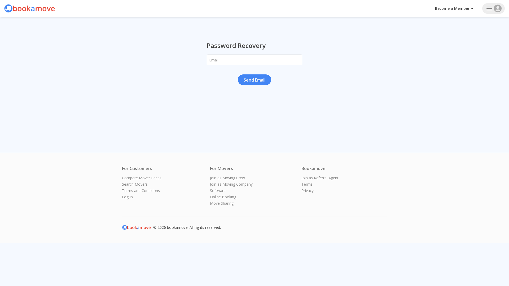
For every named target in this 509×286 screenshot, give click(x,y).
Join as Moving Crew (227, 177)
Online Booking (223, 196)
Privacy (307, 190)
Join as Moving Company (231, 184)
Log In (127, 196)
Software (218, 190)
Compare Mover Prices (141, 177)
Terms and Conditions (141, 190)
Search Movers (135, 184)
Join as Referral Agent (320, 177)
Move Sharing (222, 203)
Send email (254, 80)
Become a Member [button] (453, 8)
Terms (307, 184)
